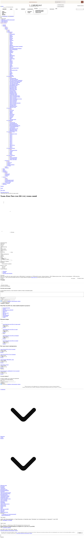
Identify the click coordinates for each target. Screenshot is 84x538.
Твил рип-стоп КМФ (4, 509)
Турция (4, 308)
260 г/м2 (4, 314)
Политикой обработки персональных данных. (24, 533)
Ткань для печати (3, 500)
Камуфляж (2, 501)
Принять (80, 532)
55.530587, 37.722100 (7, 520)
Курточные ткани (3, 489)
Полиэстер (5, 310)
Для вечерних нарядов (4, 496)
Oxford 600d (2, 502)
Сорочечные (2, 488)
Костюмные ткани (4, 494)
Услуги (6, 179)
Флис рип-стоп (34, 277)
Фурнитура (9, 162)
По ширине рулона (13, 133)
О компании (7, 173)
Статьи (1, 437)
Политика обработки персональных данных (9, 530)
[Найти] (82, 2)
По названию (12, 34)
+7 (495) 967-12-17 (36, 5)
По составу (12, 110)
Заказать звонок (3, 22)
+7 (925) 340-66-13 (60, 6)
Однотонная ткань (6, 307)
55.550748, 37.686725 (7, 527)
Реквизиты (2, 436)
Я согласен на (11, 301)
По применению (13, 78)
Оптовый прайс (80, 9)
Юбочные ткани (3, 485)
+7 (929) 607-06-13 (60, 4)
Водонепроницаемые (4, 490)
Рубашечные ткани (4, 497)
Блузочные (2, 486)
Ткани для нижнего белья (5, 498)
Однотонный (5, 316)
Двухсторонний (6, 315)
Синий (4, 317)
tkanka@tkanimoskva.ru (5, 515)
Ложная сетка (3, 504)
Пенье (1, 508)
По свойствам (12, 122)
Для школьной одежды (4, 495)
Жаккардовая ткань (4, 512)
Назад (6, 26)
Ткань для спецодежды (4, 503)
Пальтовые (2, 491)
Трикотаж (2, 511)
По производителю (13, 150)
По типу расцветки (13, 157)
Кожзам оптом (3, 505)
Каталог (6, 27)
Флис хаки (2, 510)
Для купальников (3, 499)
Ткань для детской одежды (5, 492)
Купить (4, 327)
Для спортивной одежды (5, 493)
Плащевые (2, 487)
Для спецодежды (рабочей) (8, 309)
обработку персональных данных (13, 301)
